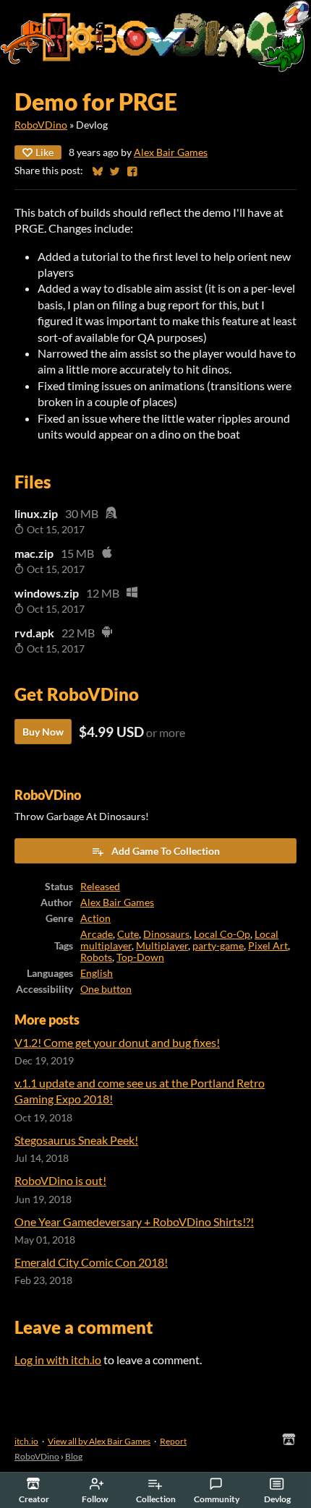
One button (106, 989)
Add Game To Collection (165, 851)
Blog (73, 1456)
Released (100, 886)
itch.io (26, 1441)
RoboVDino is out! (60, 1180)
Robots (96, 957)
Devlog (277, 1499)
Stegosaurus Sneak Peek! (76, 1140)
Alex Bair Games (171, 152)
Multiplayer (162, 946)
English (96, 973)
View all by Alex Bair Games (99, 1441)
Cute (128, 934)
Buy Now (43, 731)
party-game (218, 946)
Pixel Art (268, 946)
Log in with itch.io (57, 1359)
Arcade (96, 934)
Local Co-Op (222, 934)
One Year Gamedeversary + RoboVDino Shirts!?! (134, 1221)
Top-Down (140, 957)
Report (173, 1441)
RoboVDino (40, 125)
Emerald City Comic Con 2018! (91, 1262)
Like (44, 152)
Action (95, 918)
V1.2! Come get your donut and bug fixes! (117, 1042)
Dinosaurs (166, 934)
